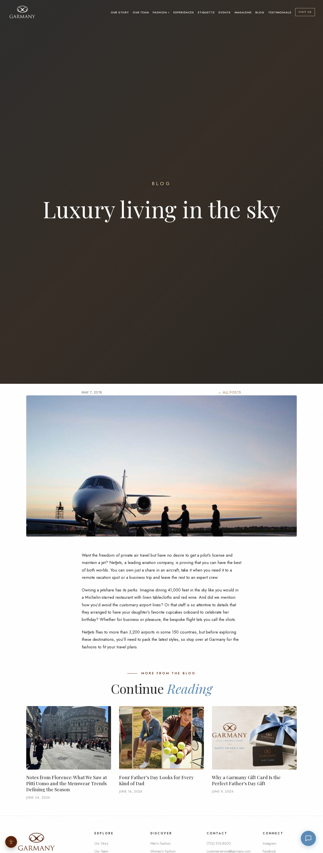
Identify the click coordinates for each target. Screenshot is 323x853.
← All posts (229, 392)
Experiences (183, 12)
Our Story (120, 12)
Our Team (141, 12)
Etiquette (206, 12)
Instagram (269, 843)
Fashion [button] (160, 12)
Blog (259, 12)
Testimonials (279, 12)
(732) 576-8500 (219, 843)
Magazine (243, 12)
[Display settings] (11, 842)
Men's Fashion (160, 843)
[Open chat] (308, 838)
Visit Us (305, 12)
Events (225, 12)
